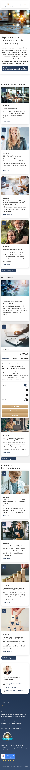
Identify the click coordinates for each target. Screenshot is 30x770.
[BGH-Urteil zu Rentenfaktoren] (15, 138)
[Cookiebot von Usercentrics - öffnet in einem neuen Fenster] (21, 354)
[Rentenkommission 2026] (15, 95)
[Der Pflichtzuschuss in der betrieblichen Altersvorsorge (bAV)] (15, 423)
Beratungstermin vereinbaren (15, 690)
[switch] (26, 390)
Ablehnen (15, 415)
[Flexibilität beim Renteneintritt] (15, 232)
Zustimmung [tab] (5, 358)
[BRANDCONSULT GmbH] (8, 4)
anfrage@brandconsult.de (14, 684)
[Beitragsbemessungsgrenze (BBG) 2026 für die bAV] (15, 288)
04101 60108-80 (11, 687)
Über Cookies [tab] (24, 358)
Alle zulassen (15, 406)
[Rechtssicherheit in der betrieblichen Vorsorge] (15, 335)
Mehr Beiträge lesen (8, 271)
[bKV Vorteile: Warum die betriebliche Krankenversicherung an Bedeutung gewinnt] (15, 482)
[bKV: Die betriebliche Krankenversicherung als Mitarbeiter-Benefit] (15, 619)
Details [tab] (15, 358)
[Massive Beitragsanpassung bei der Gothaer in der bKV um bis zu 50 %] (15, 573)
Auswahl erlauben (15, 410)
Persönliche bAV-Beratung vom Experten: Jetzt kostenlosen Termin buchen (15, 68)
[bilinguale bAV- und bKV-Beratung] (15, 530)
